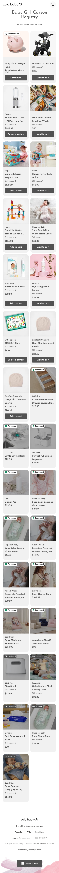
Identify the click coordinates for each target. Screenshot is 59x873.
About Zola (19, 832)
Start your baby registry (14, 844)
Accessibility (23, 850)
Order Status (39, 832)
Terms (38, 850)
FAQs (29, 832)
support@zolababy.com (21, 838)
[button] (16, 45)
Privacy (32, 850)
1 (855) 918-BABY (40, 838)
